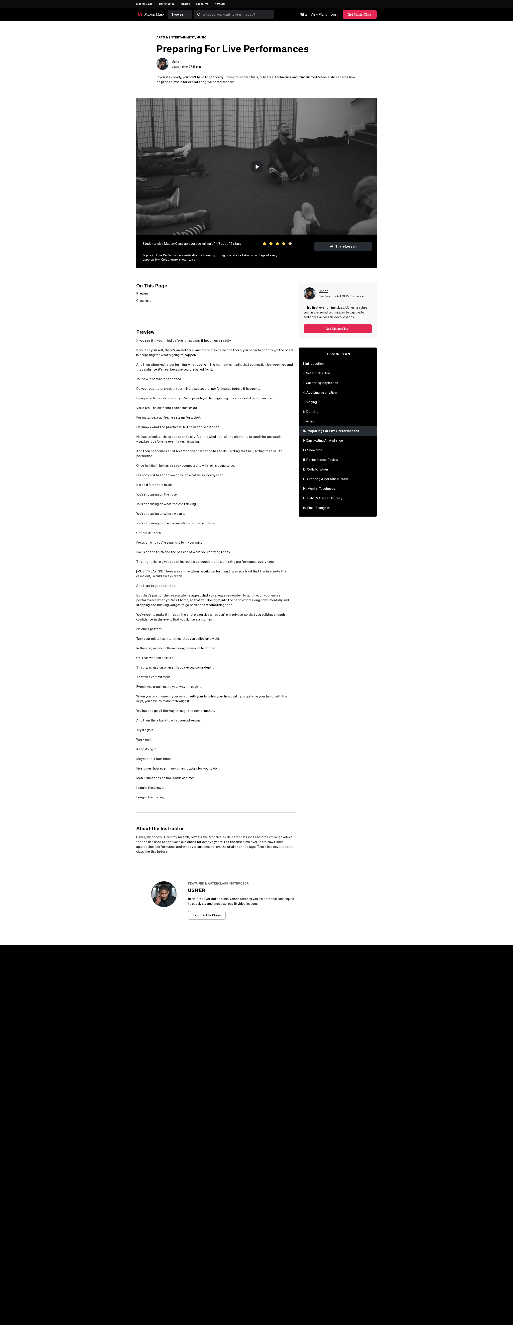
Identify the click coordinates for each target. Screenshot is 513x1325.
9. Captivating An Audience (323, 440)
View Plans (319, 14)
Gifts (304, 14)
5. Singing (310, 402)
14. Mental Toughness (319, 488)
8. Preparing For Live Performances (331, 431)
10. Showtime (312, 450)
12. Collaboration (315, 469)
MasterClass (144, 3)
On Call (185, 3)
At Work (220, 3)
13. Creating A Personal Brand (325, 479)
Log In (334, 14)
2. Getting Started (316, 373)
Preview (142, 293)
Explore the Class (207, 915)
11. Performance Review (320, 459)
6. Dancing (310, 411)
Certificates (167, 3)
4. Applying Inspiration (320, 392)
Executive (202, 3)
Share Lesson (345, 246)
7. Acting (309, 421)
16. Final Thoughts (316, 508)
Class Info (143, 300)
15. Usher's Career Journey (322, 498)
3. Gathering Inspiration (320, 383)
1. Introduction (313, 363)
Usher (176, 61)
